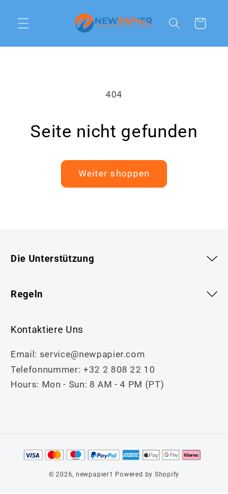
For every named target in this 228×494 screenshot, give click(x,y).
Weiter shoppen (114, 174)
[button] (23, 23)
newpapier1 (94, 474)
